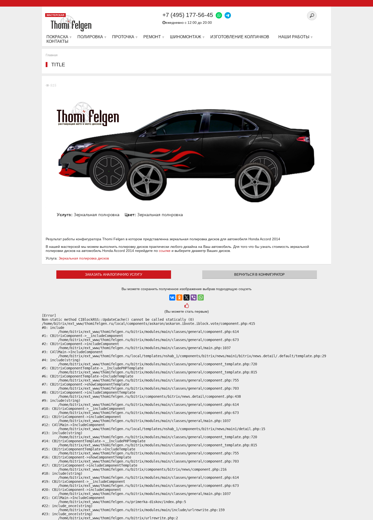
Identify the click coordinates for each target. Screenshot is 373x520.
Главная (52, 55)
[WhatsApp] (201, 297)
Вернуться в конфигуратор (259, 274)
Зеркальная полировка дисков (84, 258)
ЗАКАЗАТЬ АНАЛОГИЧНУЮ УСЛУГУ (113, 274)
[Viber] (194, 297)
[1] (186, 306)
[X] (186, 297)
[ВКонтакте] (172, 297)
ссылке (165, 251)
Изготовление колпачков (239, 37)
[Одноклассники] (179, 297)
